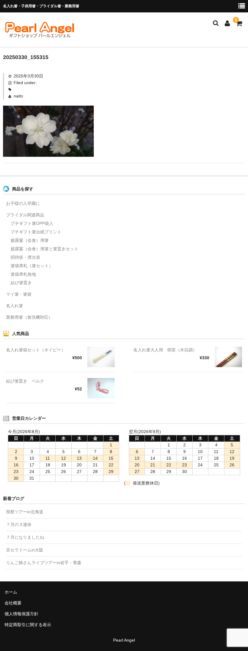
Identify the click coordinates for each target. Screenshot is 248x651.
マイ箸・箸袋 (18, 294)
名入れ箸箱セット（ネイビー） (35, 349)
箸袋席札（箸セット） (32, 265)
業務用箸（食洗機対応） (29, 317)
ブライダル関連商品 (25, 214)
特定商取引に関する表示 (28, 624)
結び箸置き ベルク (25, 381)
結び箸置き (21, 282)
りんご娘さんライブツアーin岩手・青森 (43, 562)
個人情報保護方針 (21, 613)
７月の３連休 (18, 524)
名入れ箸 (14, 305)
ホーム (11, 592)
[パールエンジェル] (39, 35)
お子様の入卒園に (23, 203)
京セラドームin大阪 (24, 549)
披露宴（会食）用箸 (30, 240)
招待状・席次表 (25, 257)
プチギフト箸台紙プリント (36, 231)
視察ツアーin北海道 (24, 511)
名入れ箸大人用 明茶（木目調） (165, 349)
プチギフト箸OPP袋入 (32, 223)
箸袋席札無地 (23, 274)
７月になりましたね (25, 537)
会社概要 (13, 602)
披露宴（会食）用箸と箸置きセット (44, 248)
